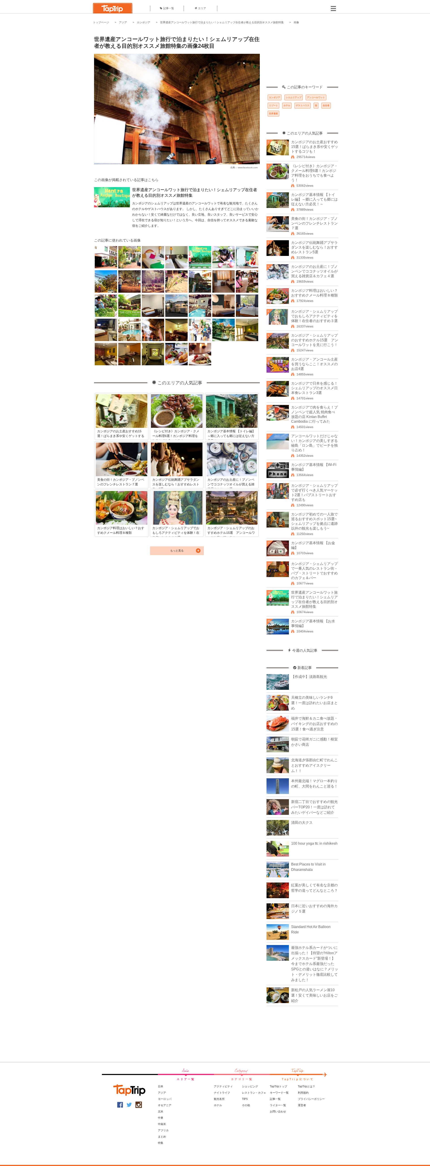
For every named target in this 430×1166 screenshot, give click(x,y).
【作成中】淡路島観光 (309, 677)
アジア (123, 22)
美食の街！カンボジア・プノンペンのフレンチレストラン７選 (314, 223)
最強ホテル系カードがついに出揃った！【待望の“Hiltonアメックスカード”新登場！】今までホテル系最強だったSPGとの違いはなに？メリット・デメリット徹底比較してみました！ (314, 964)
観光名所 (219, 1099)
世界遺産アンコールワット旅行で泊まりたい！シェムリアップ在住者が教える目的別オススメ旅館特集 (222, 22)
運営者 (302, 1105)
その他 (246, 1105)
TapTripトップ (278, 1086)
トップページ (101, 22)
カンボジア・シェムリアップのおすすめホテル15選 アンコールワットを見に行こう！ (314, 340)
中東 (160, 1117)
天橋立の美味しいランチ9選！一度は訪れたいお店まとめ (314, 703)
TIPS (245, 1099)
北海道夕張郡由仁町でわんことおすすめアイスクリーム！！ (314, 765)
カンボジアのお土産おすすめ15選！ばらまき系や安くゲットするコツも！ (314, 146)
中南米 (162, 1124)
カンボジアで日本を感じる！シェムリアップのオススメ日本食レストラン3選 (314, 388)
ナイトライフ (222, 1092)
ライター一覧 (278, 1105)
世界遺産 (273, 113)
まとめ (162, 1136)
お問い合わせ (278, 1111)
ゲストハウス (302, 105)
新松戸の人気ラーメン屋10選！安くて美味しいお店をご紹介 (314, 995)
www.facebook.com (248, 167)
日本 (160, 1086)
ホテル (287, 105)
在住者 (326, 105)
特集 (160, 1142)
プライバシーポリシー (311, 1099)
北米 (160, 1111)
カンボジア (143, 22)
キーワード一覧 (279, 1092)
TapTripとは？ (306, 1086)
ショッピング (250, 1086)
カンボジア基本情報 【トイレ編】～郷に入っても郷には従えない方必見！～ (314, 199)
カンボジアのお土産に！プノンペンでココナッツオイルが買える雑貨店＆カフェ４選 (314, 271)
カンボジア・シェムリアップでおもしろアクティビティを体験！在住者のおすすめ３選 (314, 316)
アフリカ (163, 1130)
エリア (202, 8)
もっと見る (177, 550)
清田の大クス (302, 822)
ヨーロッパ (164, 1099)
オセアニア (164, 1105)
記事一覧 (168, 8)
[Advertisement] (302, 57)
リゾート (273, 105)
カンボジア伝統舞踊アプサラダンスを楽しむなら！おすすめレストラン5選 (314, 247)
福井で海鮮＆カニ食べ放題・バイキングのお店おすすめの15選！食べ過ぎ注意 (314, 723)
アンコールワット (316, 97)
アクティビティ (223, 1086)
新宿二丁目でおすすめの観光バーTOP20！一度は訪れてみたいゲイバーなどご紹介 (314, 807)
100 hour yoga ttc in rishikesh (314, 843)
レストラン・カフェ (254, 1092)
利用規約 (303, 1092)
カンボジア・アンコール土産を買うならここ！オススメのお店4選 (314, 364)
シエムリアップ (293, 97)
